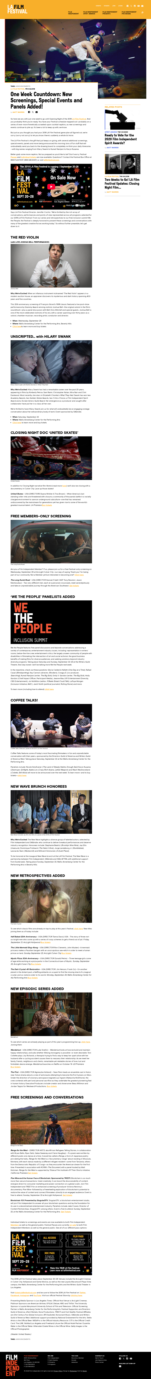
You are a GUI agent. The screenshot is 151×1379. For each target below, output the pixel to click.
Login (120, 6)
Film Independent (53, 1358)
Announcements (23, 86)
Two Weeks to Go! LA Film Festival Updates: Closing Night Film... (122, 184)
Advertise (74, 1362)
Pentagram (73, 1371)
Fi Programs (51, 1364)
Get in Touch (99, 1358)
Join (113, 6)
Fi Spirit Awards (53, 1360)
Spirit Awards (111, 132)
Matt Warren (18, 112)
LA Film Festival (18, 89)
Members (15, 1225)
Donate (106, 6)
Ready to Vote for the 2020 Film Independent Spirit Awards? (121, 139)
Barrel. (85, 1371)
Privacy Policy (58, 1371)
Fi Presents (51, 1362)
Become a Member (77, 1358)
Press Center (99, 1362)
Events (98, 6)
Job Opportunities (101, 1360)
